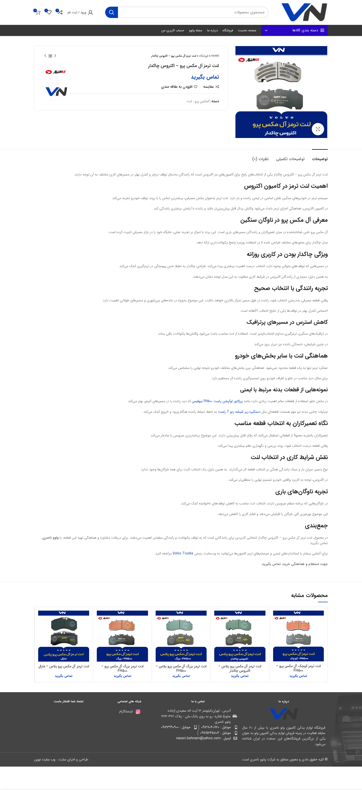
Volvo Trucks (183, 553)
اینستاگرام (126, 711)
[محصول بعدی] (45, 55)
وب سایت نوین (44, 759)
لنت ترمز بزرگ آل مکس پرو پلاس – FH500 (181, 668)
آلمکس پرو (202, 101)
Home (215, 56)
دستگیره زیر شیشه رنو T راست (239, 411)
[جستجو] (111, 12)
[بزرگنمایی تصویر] (318, 129)
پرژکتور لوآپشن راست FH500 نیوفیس (217, 401)
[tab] (320, 156)
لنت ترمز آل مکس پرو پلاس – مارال (63, 666)
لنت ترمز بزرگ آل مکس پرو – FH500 (122, 668)
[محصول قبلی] (55, 55)
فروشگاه (203, 56)
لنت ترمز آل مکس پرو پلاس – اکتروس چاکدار (239, 668)
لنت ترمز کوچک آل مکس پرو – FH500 (298, 668)
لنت (189, 101)
